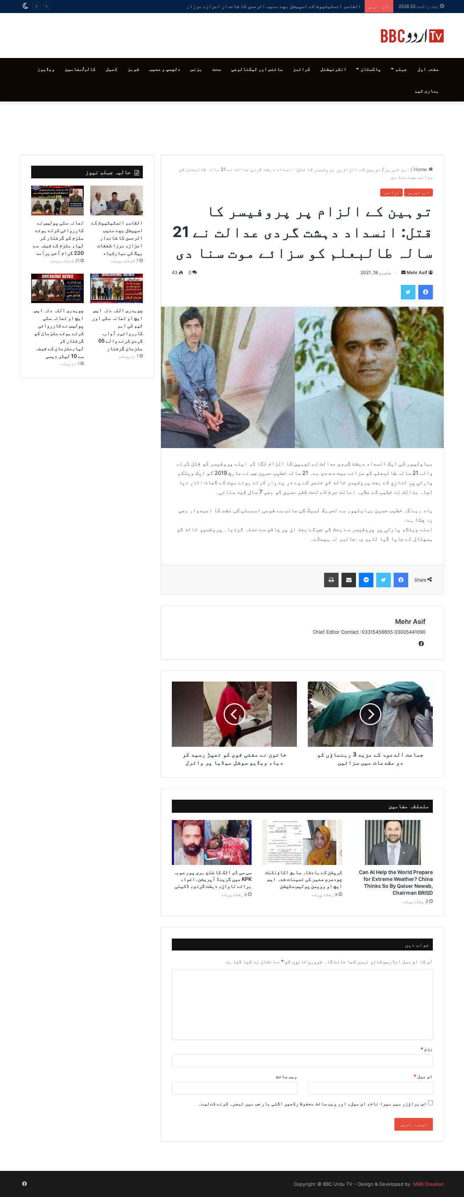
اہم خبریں (397, 169)
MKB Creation (428, 1184)
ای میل (423, 1076)
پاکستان (371, 69)
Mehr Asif (417, 272)
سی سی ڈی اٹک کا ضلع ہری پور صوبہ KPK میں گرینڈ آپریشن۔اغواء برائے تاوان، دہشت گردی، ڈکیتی (212, 879)
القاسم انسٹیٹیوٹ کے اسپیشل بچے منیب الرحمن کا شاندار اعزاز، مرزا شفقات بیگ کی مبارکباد (246, 6)
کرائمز (301, 69)
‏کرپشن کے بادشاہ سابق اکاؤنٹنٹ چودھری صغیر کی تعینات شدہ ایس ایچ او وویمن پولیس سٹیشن (303, 879)
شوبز (133, 69)
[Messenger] (366, 580)
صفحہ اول (428, 69)
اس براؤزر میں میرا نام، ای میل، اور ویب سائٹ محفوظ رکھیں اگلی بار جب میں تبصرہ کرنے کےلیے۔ (312, 1103)
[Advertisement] (232, 126)
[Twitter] (408, 292)
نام (426, 1049)
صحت (216, 69)
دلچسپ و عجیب (165, 69)
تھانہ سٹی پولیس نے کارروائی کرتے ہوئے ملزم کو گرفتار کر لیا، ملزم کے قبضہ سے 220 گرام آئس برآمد (58, 237)
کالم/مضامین (80, 69)
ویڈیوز (46, 69)
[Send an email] (403, 272)
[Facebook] (425, 292)
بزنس (196, 69)
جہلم (401, 69)
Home (421, 169)
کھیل (111, 69)
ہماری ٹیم (427, 91)
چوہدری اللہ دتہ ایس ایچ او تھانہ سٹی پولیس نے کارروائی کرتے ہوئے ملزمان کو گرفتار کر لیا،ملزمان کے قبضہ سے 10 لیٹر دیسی (59, 333)
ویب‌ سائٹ (286, 1076)
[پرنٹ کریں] (331, 580)
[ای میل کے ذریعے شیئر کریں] (348, 580)
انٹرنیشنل (333, 69)
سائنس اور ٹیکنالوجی (257, 69)
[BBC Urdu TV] (412, 36)
